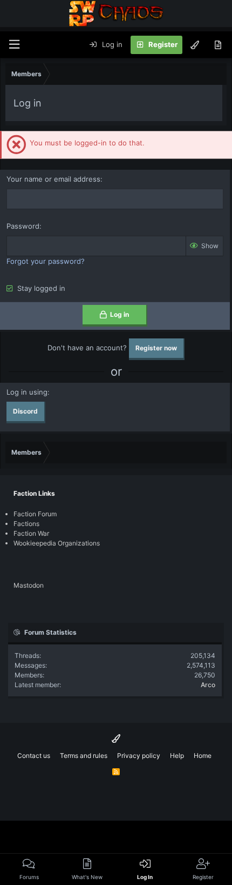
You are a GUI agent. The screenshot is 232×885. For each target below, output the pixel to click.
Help (177, 755)
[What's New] (218, 45)
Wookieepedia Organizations (56, 543)
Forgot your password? (45, 261)
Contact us (33, 755)
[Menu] (14, 44)
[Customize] (195, 45)
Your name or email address (53, 179)
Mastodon (28, 585)
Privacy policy (138, 755)
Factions (26, 524)
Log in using (26, 392)
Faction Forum (35, 514)
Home (202, 755)
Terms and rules (83, 755)
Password (22, 226)
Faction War (31, 533)
